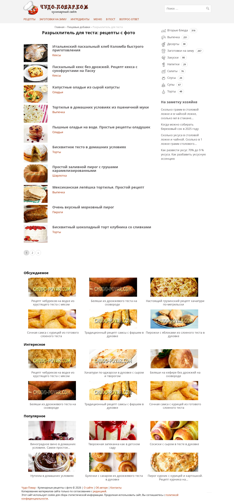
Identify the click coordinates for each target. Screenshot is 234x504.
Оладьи (57, 92)
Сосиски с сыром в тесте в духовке (174, 444)
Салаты (172, 71)
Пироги (57, 212)
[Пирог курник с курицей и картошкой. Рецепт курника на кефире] (174, 472)
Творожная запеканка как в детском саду (114, 445)
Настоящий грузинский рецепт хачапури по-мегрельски (175, 302)
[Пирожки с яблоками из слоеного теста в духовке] (174, 329)
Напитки (173, 64)
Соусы (171, 78)
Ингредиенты (80, 19)
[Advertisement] (184, 214)
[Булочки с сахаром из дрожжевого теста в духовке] (113, 472)
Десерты (173, 44)
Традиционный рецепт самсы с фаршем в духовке (114, 334)
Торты (56, 152)
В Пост (110, 19)
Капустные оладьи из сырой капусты (86, 87)
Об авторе (102, 487)
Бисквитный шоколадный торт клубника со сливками (101, 227)
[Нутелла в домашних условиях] (52, 472)
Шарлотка (59, 175)
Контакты (116, 487)
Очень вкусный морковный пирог (83, 207)
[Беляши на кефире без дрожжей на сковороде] (174, 369)
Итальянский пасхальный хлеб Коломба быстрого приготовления (97, 48)
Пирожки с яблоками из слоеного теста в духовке (175, 334)
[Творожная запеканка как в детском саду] (113, 440)
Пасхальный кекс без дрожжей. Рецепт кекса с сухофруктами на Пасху (94, 68)
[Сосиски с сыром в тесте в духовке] (174, 440)
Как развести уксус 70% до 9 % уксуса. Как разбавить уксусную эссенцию (183, 154)
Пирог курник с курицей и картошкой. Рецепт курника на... (175, 477)
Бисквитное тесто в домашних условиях (89, 147)
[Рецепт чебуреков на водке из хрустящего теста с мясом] (52, 297)
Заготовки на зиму (53, 19)
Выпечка (58, 112)
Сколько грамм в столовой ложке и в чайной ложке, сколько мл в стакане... (180, 114)
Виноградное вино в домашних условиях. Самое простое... (53, 445)
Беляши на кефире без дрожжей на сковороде (175, 374)
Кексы (56, 55)
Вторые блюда (177, 30)
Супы (170, 84)
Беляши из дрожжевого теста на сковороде (114, 302)
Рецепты (29, 19)
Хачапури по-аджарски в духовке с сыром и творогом (114, 374)
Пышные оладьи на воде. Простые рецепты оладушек (101, 127)
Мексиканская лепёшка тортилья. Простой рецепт (98, 187)
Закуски (173, 57)
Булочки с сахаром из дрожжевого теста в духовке (114, 477)
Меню (98, 19)
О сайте (88, 487)
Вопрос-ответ (129, 19)
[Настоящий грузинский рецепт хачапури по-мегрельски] (174, 297)
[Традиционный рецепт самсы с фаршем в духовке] (113, 329)
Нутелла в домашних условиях (52, 476)
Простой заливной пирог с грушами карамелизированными (85, 168)
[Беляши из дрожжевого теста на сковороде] (113, 297)
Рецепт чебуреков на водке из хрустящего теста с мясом (52, 302)
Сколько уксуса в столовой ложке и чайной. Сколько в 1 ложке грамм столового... (181, 139)
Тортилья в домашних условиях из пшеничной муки (100, 107)
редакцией (99, 491)
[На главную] (56, 14)
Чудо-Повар (28, 487)
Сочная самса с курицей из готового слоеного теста (53, 334)
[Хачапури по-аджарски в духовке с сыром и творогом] (113, 369)
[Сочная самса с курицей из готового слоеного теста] (52, 329)
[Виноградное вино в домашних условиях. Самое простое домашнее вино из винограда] (52, 440)
